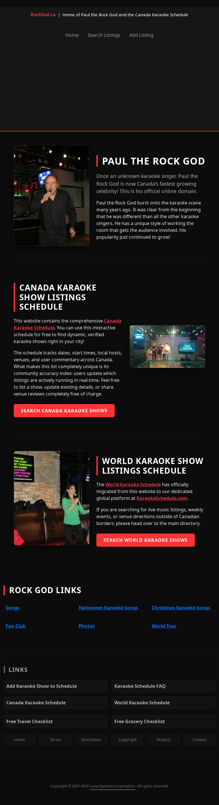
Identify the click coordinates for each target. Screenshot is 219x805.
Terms (55, 739)
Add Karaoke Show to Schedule (41, 686)
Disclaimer (91, 739)
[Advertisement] (109, 86)
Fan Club (16, 626)
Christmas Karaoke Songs (181, 608)
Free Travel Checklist (29, 721)
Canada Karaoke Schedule (36, 702)
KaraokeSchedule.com (162, 498)
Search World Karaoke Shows (146, 540)
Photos (87, 626)
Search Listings (104, 35)
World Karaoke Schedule (133, 484)
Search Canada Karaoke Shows (64, 410)
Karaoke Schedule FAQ (140, 686)
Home (72, 35)
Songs (12, 608)
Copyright (128, 739)
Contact (199, 739)
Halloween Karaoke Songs (108, 608)
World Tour (164, 626)
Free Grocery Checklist (139, 721)
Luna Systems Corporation (113, 786)
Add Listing (141, 35)
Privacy (163, 739)
